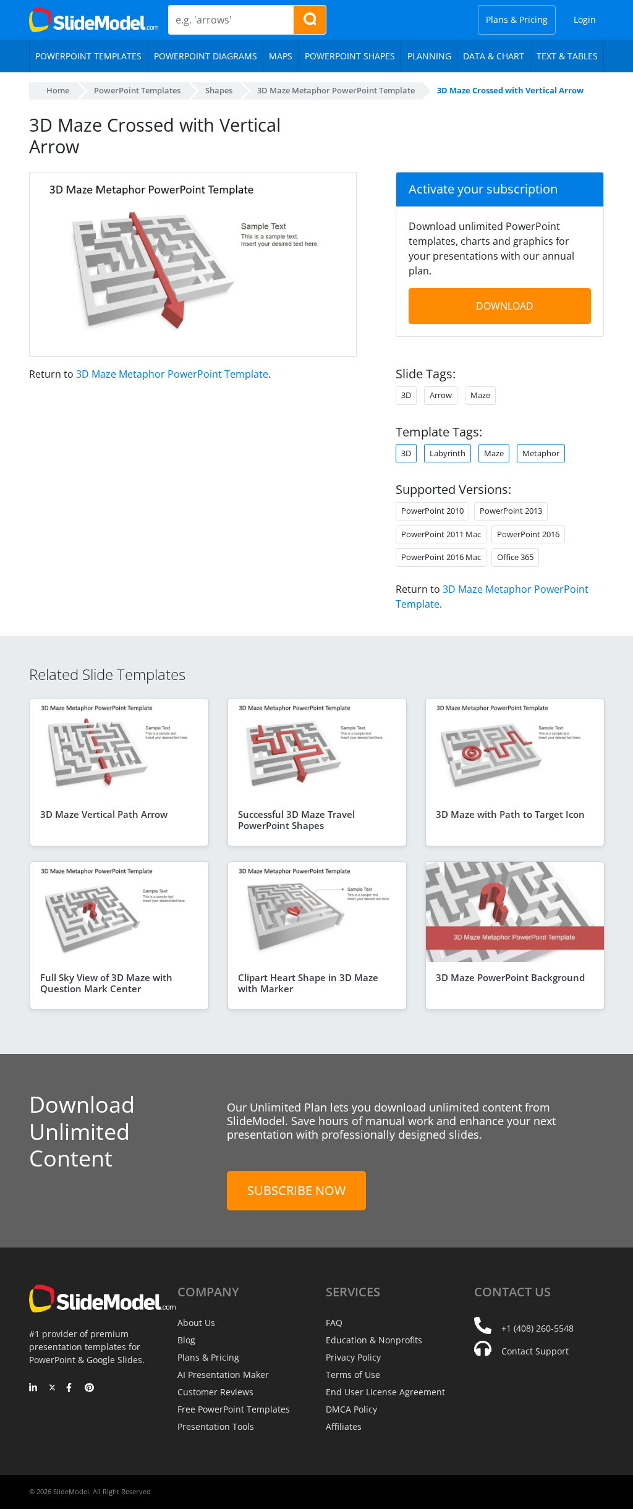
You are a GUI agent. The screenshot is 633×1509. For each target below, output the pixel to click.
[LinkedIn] (33, 1388)
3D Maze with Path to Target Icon (510, 814)
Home (57, 90)
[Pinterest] (89, 1388)
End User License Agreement (385, 1392)
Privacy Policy (353, 1357)
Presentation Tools (215, 1426)
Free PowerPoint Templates (233, 1409)
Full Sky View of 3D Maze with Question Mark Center (106, 983)
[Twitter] (52, 1388)
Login (585, 19)
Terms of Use (353, 1374)
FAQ (334, 1322)
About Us (196, 1322)
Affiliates (344, 1426)
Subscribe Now (296, 1190)
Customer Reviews (215, 1392)
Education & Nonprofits (374, 1340)
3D (406, 453)
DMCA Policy (351, 1409)
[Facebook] (70, 1388)
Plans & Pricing (517, 19)
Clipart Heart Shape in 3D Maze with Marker (308, 983)
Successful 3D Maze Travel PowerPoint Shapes (296, 819)
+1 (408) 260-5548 (537, 1328)
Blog (186, 1340)
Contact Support (535, 1351)
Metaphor (540, 453)
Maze (494, 453)
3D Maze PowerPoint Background (510, 977)
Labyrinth (447, 453)
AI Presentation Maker (223, 1374)
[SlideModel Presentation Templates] (93, 19)
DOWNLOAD (504, 306)
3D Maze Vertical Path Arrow (104, 814)
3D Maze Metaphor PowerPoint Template (172, 374)
